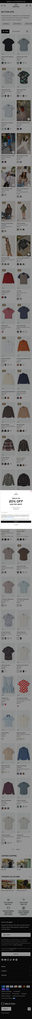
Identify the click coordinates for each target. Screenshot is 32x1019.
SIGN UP (16, 521)
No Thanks (16, 524)
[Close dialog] (31, 491)
